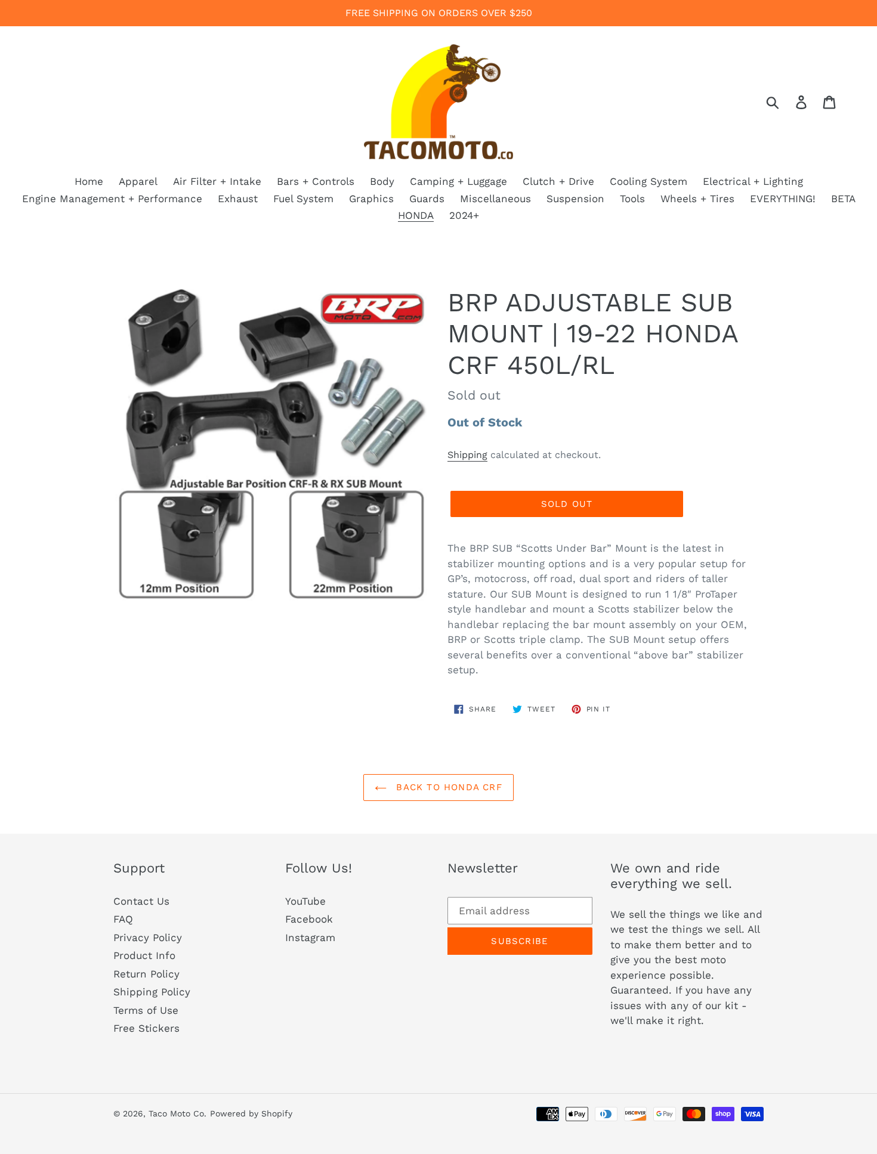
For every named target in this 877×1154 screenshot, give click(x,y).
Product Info (144, 955)
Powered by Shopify (251, 1113)
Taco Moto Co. (177, 1113)
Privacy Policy (147, 937)
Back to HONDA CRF (447, 787)
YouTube (305, 901)
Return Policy (146, 974)
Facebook (309, 919)
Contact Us (141, 901)
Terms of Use (145, 1010)
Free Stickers (146, 1028)
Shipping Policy (151, 992)
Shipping (467, 454)
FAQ (123, 919)
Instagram (310, 937)
